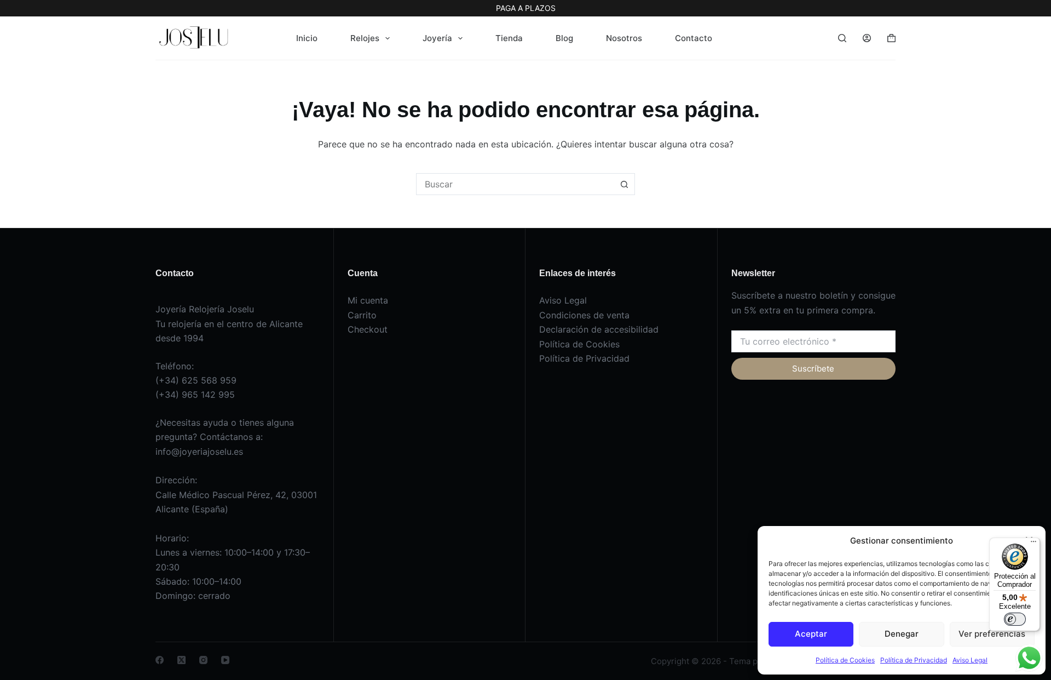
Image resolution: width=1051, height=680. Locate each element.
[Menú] (1033, 544)
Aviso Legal (970, 660)
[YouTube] (225, 660)
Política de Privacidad (913, 660)
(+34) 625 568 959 (195, 380)
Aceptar (811, 633)
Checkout (368, 329)
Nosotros (624, 38)
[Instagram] (203, 660)
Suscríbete (813, 368)
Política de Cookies (845, 660)
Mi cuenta (368, 300)
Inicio (306, 38)
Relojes (364, 38)
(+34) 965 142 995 (195, 394)
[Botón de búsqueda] (624, 184)
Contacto (693, 38)
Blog (564, 38)
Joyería (437, 38)
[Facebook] (159, 660)
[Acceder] (867, 38)
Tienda (509, 38)
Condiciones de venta (584, 315)
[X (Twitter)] (181, 660)
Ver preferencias (991, 633)
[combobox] (515, 184)
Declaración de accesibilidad (599, 329)
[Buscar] (842, 38)
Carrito (362, 315)
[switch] (1015, 619)
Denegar (902, 633)
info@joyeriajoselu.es (199, 451)
